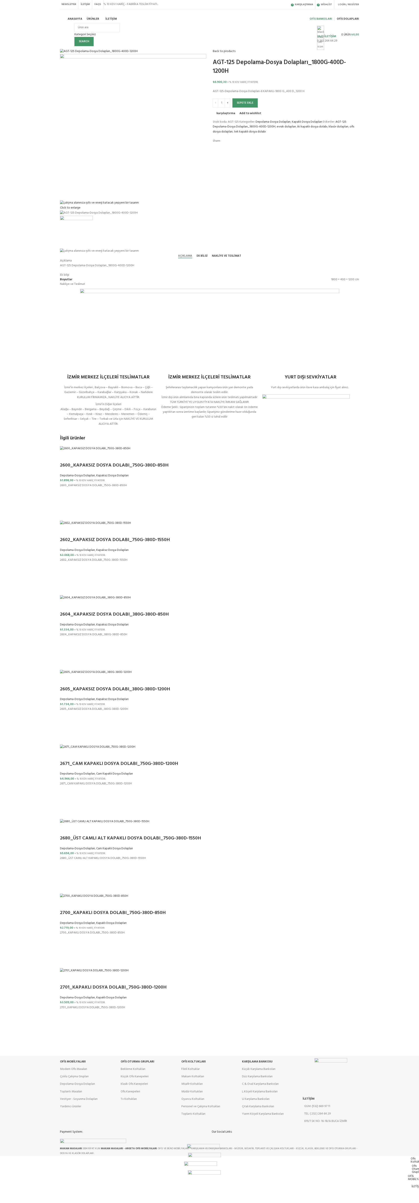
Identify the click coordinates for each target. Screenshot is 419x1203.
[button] (65, 504)
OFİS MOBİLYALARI (73, 1061)
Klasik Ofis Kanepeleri (134, 1083)
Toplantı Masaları (71, 1091)
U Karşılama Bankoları (256, 1099)
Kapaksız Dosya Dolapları (112, 475)
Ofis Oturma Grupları (137, 1061)
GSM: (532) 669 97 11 (317, 1106)
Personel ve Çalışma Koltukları (200, 1106)
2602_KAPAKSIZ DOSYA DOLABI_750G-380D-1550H (115, 540)
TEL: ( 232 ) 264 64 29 (317, 1113)
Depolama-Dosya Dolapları (273, 121)
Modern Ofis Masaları (73, 1069)
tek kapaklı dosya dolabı (250, 131)
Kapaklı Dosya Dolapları (307, 121)
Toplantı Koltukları (193, 1113)
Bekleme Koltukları (133, 1069)
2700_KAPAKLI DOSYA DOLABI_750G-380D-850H (113, 913)
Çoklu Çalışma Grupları (74, 1076)
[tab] (185, 256)
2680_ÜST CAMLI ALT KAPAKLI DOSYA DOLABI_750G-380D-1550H (130, 838)
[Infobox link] (209, 20)
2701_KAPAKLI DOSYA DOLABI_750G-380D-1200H (113, 987)
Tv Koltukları (129, 1099)
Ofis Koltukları (193, 1061)
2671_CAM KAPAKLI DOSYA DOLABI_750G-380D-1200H (119, 764)
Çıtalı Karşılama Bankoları (258, 1106)
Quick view (65, 515)
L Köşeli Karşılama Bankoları (260, 1091)
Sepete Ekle (245, 103)
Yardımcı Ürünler (70, 1106)
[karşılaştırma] (65, 456)
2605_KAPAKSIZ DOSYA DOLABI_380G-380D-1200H (115, 689)
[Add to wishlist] (65, 493)
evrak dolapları (286, 126)
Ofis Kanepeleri (130, 1091)
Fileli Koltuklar (190, 1069)
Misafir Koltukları (192, 1083)
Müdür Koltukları (192, 1091)
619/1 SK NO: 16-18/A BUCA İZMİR (325, 1121)
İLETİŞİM (308, 1098)
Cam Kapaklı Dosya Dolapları (114, 773)
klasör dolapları (338, 126)
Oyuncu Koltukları (192, 1099)
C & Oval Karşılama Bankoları (260, 1083)
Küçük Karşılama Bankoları (258, 1069)
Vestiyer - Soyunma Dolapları (79, 1099)
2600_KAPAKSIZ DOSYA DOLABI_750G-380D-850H (114, 465)
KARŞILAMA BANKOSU (257, 1061)
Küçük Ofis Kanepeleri (135, 1076)
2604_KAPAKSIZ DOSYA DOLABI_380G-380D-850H (114, 614)
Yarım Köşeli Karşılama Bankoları (263, 1113)
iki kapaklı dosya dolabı (312, 126)
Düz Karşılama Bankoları (257, 1076)
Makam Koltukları (192, 1076)
